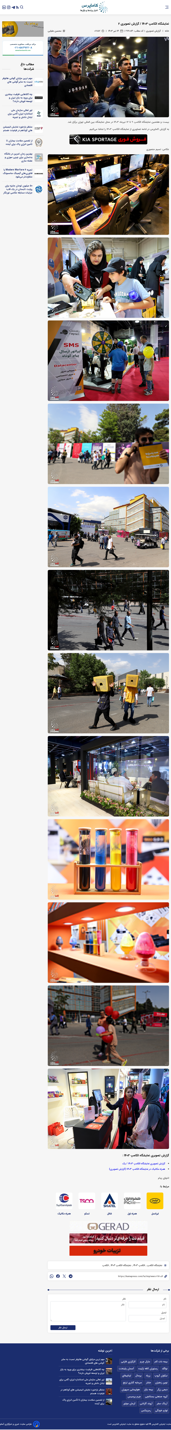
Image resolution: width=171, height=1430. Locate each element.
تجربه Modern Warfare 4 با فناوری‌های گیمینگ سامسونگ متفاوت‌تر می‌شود (17, 173)
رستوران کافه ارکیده (148, 1369)
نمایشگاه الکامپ (154, 1265)
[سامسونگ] (39, 173)
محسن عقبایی (54, 31)
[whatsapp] (51, 1276)
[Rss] (17, 7)
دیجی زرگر (162, 1390)
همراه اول (132, 1213)
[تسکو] (86, 1201)
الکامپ (105, 1265)
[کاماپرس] (94, 7)
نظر (124, 1299)
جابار (148, 1383)
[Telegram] (13, 7)
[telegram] (70, 1276)
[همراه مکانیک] (64, 1201)
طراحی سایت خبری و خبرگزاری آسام (16, 1424)
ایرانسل (155, 1213)
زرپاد (148, 1376)
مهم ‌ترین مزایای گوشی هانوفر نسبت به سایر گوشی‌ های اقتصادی (17, 81)
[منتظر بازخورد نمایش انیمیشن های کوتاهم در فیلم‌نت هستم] (109, 1391)
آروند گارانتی (146, 1404)
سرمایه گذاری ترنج (132, 1383)
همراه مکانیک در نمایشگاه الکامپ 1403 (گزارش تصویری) (137, 1169)
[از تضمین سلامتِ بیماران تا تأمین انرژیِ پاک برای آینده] (109, 1401)
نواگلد (164, 1369)
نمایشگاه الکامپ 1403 (120, 1265)
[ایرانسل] (155, 1201)
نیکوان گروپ (161, 1376)
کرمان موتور (129, 1404)
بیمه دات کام (160, 1362)
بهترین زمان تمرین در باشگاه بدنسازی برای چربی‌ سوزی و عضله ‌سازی (18, 157)
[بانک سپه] (39, 142)
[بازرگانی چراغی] (39, 98)
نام (165, 1299)
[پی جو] (39, 157)
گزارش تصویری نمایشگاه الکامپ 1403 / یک (143, 1164)
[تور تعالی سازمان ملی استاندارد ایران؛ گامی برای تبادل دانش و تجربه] (109, 1381)
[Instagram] (9, 7)
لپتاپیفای (126, 1376)
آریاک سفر (162, 1404)
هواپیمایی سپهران (131, 1390)
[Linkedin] (4, 7)
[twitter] (64, 1276)
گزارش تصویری (153, 31)
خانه (167, 31)
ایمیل (163, 1312)
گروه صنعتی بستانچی (156, 1397)
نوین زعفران (161, 1383)
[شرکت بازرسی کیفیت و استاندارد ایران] (39, 114)
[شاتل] (109, 1201)
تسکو (87, 1213)
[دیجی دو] (39, 82)
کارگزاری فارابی (128, 1362)
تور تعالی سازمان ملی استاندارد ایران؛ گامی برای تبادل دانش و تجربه (20, 113)
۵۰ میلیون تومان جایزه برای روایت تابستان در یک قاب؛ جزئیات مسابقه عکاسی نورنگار (17, 189)
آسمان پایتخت (126, 1369)
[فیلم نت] (39, 129)
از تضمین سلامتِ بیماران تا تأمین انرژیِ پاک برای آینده (19, 142)
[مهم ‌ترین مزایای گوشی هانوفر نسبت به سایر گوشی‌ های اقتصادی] (109, 1361)
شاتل (109, 1213)
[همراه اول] (132, 1201)
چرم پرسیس (134, 1397)
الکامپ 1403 (139, 1265)
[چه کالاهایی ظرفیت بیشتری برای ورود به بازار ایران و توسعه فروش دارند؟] (109, 1371)
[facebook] (58, 1276)
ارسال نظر (63, 1327)
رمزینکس (146, 1411)
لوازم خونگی (161, 1411)
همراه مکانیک (64, 1213)
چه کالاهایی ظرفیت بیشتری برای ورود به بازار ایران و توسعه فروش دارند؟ (18, 97)
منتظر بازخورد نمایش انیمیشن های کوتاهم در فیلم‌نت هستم (17, 128)
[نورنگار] (39, 189)
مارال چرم (145, 1362)
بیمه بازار (148, 1390)
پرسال (138, 1376)
